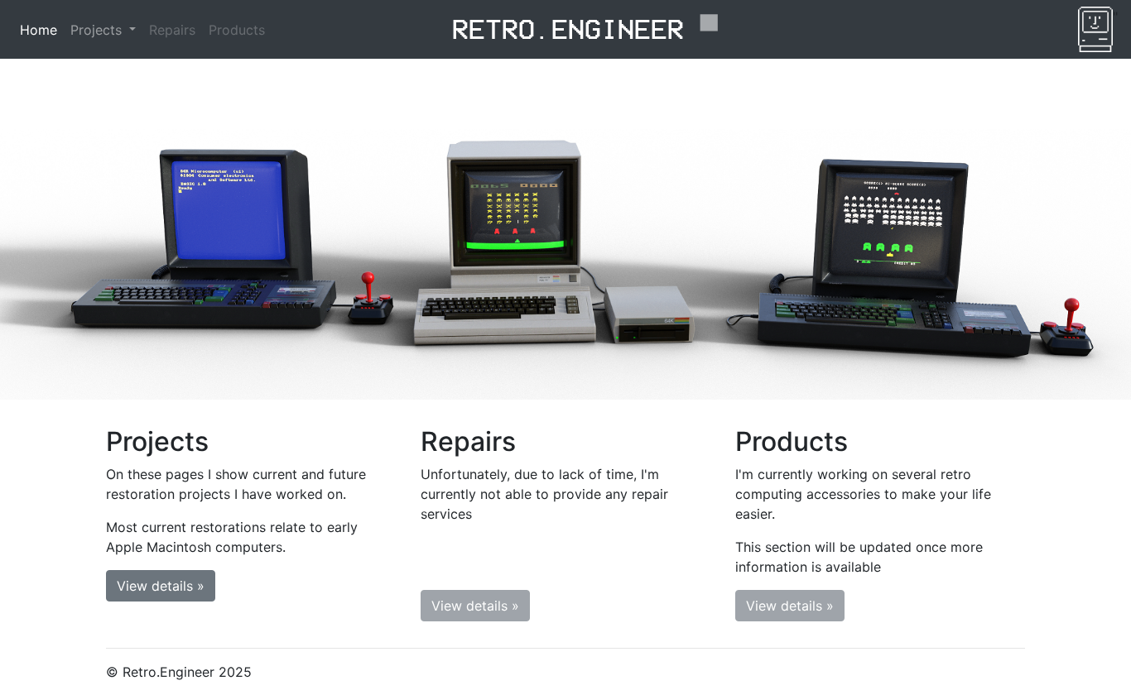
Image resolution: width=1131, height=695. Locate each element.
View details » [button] (161, 586)
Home (38, 30)
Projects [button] (98, 30)
